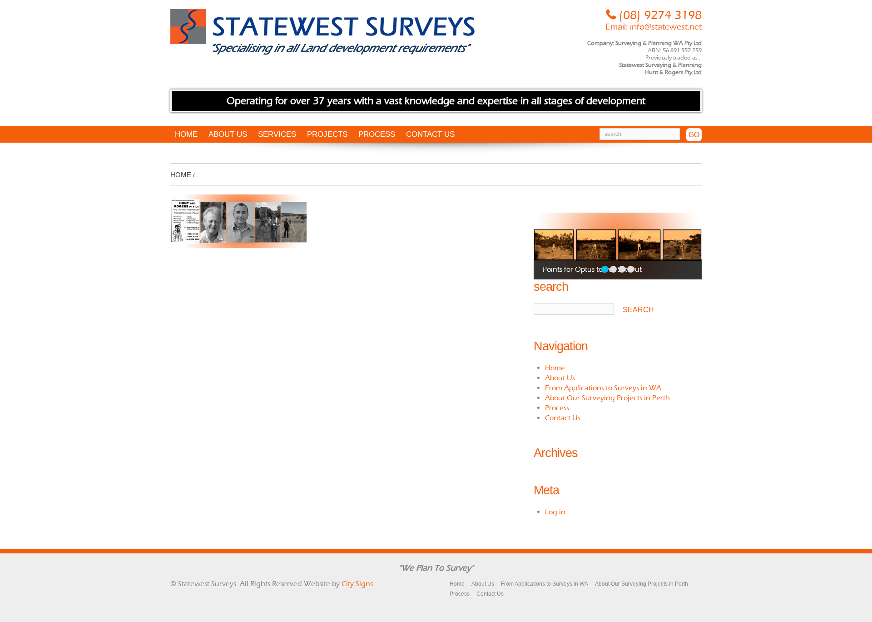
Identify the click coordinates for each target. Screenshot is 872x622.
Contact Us (430, 134)
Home (186, 134)
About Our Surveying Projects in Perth (607, 397)
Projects (327, 134)
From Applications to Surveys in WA (603, 387)
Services (277, 134)
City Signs (357, 583)
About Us (227, 134)
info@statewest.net (666, 27)
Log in (555, 512)
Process (376, 134)
